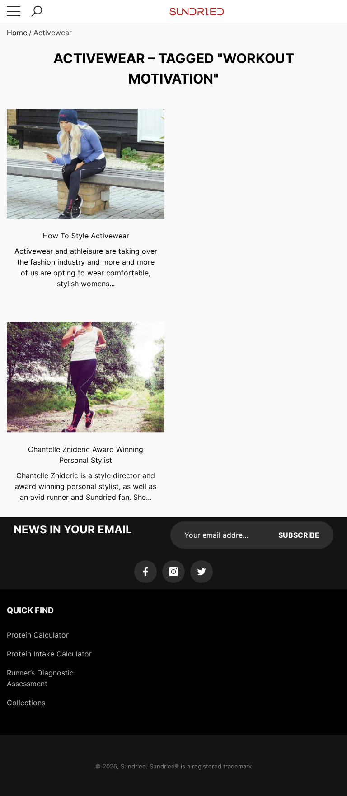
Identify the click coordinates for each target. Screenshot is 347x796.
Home (17, 32)
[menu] (13, 11)
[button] (36, 11)
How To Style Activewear (85, 235)
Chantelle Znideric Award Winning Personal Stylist (85, 455)
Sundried (133, 766)
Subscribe (298, 535)
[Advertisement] (261, 188)
